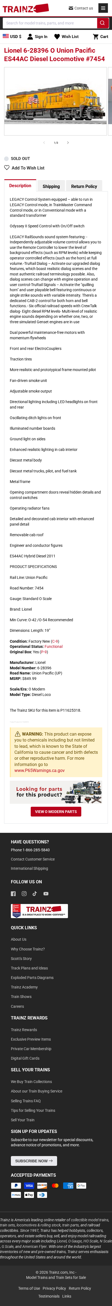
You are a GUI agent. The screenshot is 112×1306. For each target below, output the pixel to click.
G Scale (8, 1246)
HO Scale (90, 1241)
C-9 (55, 641)
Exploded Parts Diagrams (32, 977)
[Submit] (103, 24)
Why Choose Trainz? (28, 949)
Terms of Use (29, 1288)
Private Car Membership (31, 1049)
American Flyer (34, 1246)
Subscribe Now (32, 1161)
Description (20, 185)
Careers (17, 1006)
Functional (54, 646)
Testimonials (49, 1296)
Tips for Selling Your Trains (33, 1110)
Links (66, 1296)
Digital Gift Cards (25, 1058)
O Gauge (75, 1241)
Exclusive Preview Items (31, 1039)
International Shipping (29, 868)
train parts (70, 1225)
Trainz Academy (24, 987)
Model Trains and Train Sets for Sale (56, 1277)
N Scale (106, 1241)
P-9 (44, 652)
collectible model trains (89, 1220)
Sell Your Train (23, 1120)
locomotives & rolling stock (39, 1225)
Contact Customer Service (33, 859)
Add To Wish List (28, 168)
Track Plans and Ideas (29, 968)
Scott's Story (21, 958)
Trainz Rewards (24, 1030)
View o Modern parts (56, 811)
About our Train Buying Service (36, 1091)
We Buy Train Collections (31, 1081)
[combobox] (56, 23)
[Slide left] (44, 143)
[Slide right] (68, 143)
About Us (18, 939)
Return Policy (84, 186)
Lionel (62, 1241)
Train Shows (21, 996)
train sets (7, 1225)
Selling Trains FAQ (26, 1101)
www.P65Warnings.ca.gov (39, 770)
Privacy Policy (54, 1288)
